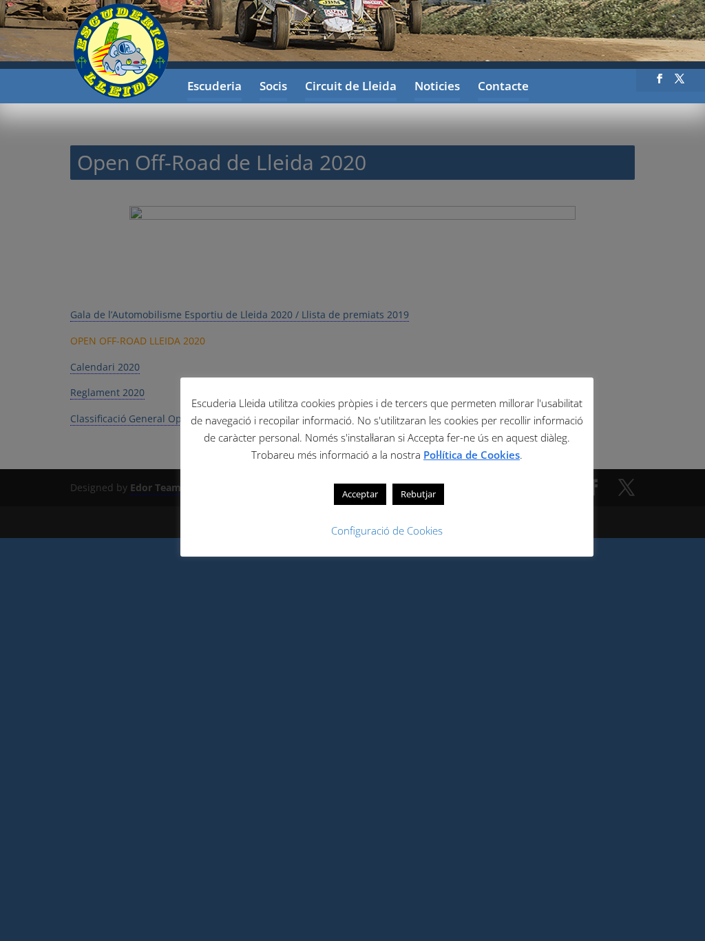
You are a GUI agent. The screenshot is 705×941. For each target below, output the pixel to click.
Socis (273, 87)
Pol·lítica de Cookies (471, 455)
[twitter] (679, 83)
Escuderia (214, 87)
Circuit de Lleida (351, 87)
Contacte (503, 87)
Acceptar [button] (360, 494)
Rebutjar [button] (418, 494)
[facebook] (659, 83)
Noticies (437, 87)
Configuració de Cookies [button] (387, 530)
